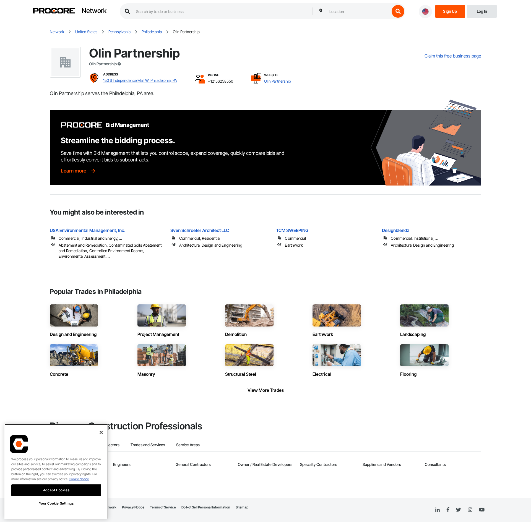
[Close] (101, 432)
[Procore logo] (54, 11)
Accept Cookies (56, 490)
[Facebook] (447, 510)
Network (94, 11)
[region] (56, 471)
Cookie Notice (79, 479)
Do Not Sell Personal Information (205, 507)
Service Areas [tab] (188, 444)
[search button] (398, 11)
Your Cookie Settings (56, 503)
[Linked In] (437, 509)
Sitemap (242, 507)
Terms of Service (163, 507)
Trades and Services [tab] (148, 444)
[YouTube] (482, 510)
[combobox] (358, 11)
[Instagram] (470, 510)
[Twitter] (458, 509)
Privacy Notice (133, 507)
